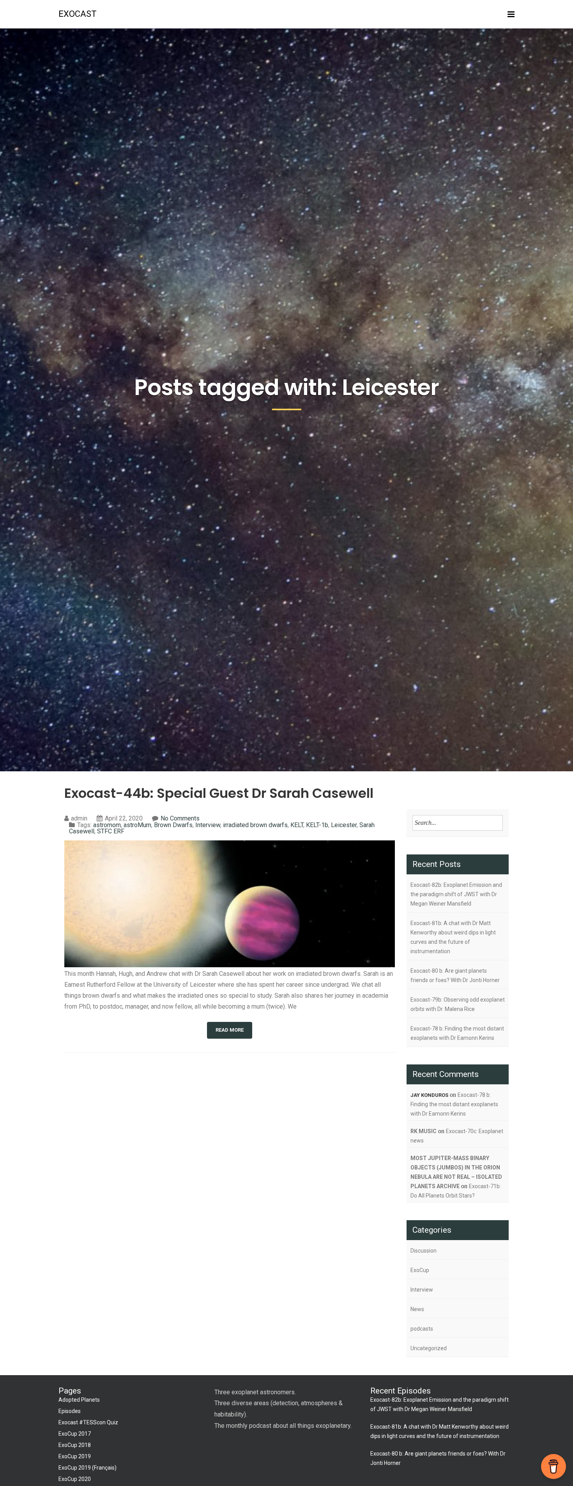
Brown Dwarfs (173, 825)
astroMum (137, 825)
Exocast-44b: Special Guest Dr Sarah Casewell (218, 793)
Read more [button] (230, 1030)
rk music (423, 1131)
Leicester (344, 825)
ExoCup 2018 (74, 1445)
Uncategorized (428, 1348)
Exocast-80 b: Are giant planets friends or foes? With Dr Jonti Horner (455, 975)
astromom (107, 825)
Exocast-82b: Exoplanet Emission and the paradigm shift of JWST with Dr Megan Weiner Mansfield (456, 894)
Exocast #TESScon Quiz (88, 1422)
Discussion (423, 1251)
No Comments (180, 818)
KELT (296, 825)
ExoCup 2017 (74, 1434)
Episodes (69, 1411)
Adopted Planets (79, 1400)
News (417, 1309)
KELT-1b (317, 825)
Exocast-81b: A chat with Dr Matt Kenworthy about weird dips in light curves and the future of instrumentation (453, 937)
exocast (77, 14)
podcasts (421, 1329)
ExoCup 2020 (74, 1479)
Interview (207, 825)
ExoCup (419, 1270)
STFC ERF (110, 831)
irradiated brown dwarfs (255, 825)
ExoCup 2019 (74, 1456)
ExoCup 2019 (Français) (87, 1468)
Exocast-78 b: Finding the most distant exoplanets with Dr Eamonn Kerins (457, 1033)
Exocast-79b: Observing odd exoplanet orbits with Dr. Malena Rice (457, 1004)
